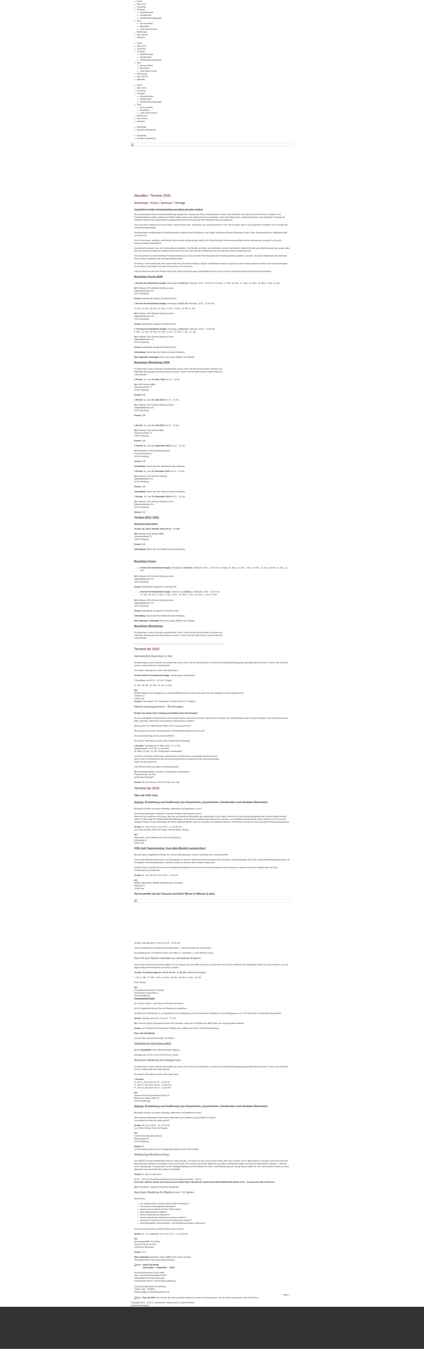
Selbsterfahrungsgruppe (151, 18)
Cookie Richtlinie (187, 1302)
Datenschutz (172, 1302)
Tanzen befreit (146, 23)
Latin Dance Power (148, 29)
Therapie (141, 9)
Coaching (141, 7)
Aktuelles (141, 37)
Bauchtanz (144, 26)
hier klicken (169, 1038)
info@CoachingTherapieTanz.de (155, 1292)
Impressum (160, 1302)
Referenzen (142, 32)
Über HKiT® (142, 35)
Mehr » (287, 1295)
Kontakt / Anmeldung (146, 130)
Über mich (141, 4)
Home (139, 1)
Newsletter (141, 127)
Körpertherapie (146, 12)
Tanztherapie (146, 15)
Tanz (139, 21)
